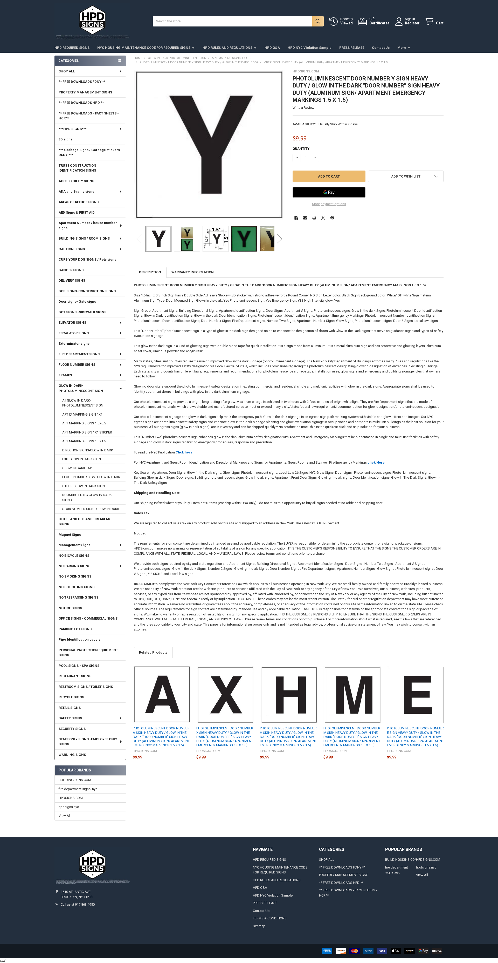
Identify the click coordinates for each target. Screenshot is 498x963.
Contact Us (381, 48)
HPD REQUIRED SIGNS (71, 48)
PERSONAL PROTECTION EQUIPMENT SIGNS (88, 652)
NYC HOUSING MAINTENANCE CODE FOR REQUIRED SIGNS (143, 48)
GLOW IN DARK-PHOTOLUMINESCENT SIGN (81, 388)
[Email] (305, 217)
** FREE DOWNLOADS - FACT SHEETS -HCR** (89, 115)
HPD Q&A (272, 48)
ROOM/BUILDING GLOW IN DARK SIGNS (87, 497)
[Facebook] (296, 217)
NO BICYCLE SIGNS (74, 556)
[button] (406, 176)
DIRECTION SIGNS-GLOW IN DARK (87, 450)
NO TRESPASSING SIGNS (78, 597)
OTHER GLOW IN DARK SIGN (83, 486)
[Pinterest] (332, 217)
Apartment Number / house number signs (88, 225)
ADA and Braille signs (76, 191)
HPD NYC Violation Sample (309, 48)
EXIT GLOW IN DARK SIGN (81, 459)
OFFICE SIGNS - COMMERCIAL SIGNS (88, 618)
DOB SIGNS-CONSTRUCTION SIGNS (87, 291)
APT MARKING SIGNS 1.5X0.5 (84, 423)
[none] (209, 145)
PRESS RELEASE (351, 48)
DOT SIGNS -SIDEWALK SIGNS (82, 312)
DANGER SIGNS (71, 270)
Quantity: (301, 149)
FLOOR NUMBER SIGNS (77, 365)
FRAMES (65, 375)
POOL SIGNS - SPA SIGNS (79, 666)
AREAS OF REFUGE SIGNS (79, 202)
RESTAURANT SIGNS (75, 676)
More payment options (329, 204)
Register (412, 23)
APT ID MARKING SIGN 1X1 (82, 414)
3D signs (65, 139)
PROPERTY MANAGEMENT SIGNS (85, 92)
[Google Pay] (329, 192)
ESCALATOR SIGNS (74, 333)
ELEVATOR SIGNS (72, 322)
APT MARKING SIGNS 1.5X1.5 (84, 441)
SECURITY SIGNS (72, 729)
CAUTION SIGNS (72, 249)
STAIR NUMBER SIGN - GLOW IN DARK (90, 509)
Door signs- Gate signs (77, 301)
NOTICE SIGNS (70, 608)
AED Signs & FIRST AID (77, 212)
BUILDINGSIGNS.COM (75, 780)
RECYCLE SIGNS (71, 697)
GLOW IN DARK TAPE (78, 468)
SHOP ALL (67, 71)
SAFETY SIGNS (70, 718)
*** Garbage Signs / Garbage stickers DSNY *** (89, 152)
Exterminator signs (74, 343)
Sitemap (259, 926)
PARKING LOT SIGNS (75, 629)
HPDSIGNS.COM (71, 798)
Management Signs (74, 545)
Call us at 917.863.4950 (78, 904)
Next (279, 239)
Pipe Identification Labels (79, 639)
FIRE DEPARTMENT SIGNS (79, 354)
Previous (139, 239)
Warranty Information (192, 272)
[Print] (314, 217)
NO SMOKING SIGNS (75, 576)
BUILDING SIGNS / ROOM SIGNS (84, 238)
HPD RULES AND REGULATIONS (227, 48)
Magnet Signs (70, 535)
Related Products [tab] (153, 652)
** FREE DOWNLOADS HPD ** (81, 103)
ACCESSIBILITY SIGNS (76, 181)
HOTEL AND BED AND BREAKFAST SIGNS (85, 521)
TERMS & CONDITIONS (270, 918)
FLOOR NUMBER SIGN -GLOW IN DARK (91, 477)
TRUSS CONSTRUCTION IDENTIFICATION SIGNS (77, 168)
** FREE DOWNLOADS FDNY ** (82, 82)
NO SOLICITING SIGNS (76, 587)
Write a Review (303, 108)
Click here (185, 452)
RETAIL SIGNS (70, 708)
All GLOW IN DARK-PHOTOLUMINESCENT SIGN (82, 403)
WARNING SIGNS (72, 755)
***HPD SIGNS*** (72, 129)
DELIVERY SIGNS (72, 280)
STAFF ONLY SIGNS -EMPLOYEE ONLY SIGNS (88, 741)
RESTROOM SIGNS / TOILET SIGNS (86, 687)
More (401, 48)
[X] (323, 217)
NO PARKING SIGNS (74, 566)
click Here (376, 462)
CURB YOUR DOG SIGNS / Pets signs (87, 259)
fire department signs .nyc (78, 789)
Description (150, 272)
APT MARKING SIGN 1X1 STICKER (87, 432)
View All (65, 816)
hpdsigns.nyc (69, 807)
